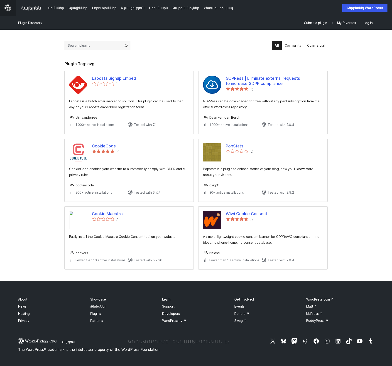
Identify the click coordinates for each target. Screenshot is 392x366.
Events (239, 306)
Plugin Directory (30, 23)
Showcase (98, 299)
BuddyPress (317, 321)
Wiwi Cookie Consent (246, 213)
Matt (311, 306)
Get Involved (244, 299)
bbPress (314, 313)
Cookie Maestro (107, 213)
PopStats (234, 146)
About (22, 299)
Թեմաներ (98, 306)
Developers (171, 313)
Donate (241, 313)
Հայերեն (68, 342)
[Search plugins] (125, 45)
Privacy (23, 321)
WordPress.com (320, 299)
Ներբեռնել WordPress (365, 8)
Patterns (96, 321)
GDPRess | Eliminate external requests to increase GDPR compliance (263, 81)
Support (168, 306)
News (22, 306)
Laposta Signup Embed (114, 78)
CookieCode (104, 146)
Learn (166, 299)
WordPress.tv (174, 321)
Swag (240, 321)
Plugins (95, 313)
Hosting (24, 313)
